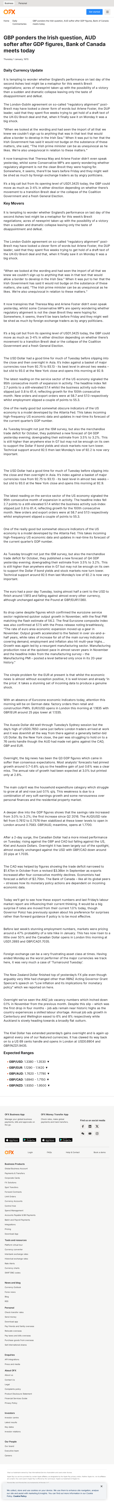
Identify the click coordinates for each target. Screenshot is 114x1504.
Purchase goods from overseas (19, 1340)
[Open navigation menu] (107, 12)
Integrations (10, 1224)
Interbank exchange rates (16, 1254)
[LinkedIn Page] (90, 1126)
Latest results (11, 1422)
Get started (94, 12)
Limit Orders (10, 1196)
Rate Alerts (10, 1263)
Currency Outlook (13, 1287)
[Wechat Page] (83, 1133)
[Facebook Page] (83, 1126)
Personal (23, 3)
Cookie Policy (20, 1496)
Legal (7, 1384)
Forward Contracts (13, 1192)
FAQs (49, 1152)
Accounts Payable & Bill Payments (20, 1215)
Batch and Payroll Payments (17, 1220)
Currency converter (14, 1249)
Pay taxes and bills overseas (18, 1336)
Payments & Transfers (15, 1173)
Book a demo (100, 1152)
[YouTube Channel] (90, 1133)
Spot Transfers (11, 1187)
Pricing (8, 1229)
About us (9, 1375)
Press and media (12, 1364)
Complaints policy (13, 1389)
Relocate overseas (13, 1331)
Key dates (9, 1427)
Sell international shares (16, 1345)
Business (9, 3)
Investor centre (12, 1418)
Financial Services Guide (16, 1398)
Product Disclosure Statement (18, 1394)
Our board (9, 1446)
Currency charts (12, 1268)
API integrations (12, 1359)
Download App (11, 1234)
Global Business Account (16, 1168)
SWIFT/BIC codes (12, 1273)
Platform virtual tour (14, 1245)
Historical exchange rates (16, 1259)
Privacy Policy (11, 1403)
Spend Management (14, 1210)
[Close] (101, 1486)
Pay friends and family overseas (19, 1326)
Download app (11, 1322)
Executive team (12, 1451)
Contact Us (10, 1380)
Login (30, 1152)
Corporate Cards (12, 1178)
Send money (10, 1317)
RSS (6, 1301)
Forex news (10, 1292)
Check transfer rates (14, 1312)
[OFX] (9, 12)
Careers (8, 1455)
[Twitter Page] (97, 1126)
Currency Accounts (13, 1201)
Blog (7, 1297)
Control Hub (10, 1206)
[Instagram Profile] (97, 1133)
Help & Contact (73, 1152)
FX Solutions (10, 1182)
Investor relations (13, 1432)
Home (6, 20)
